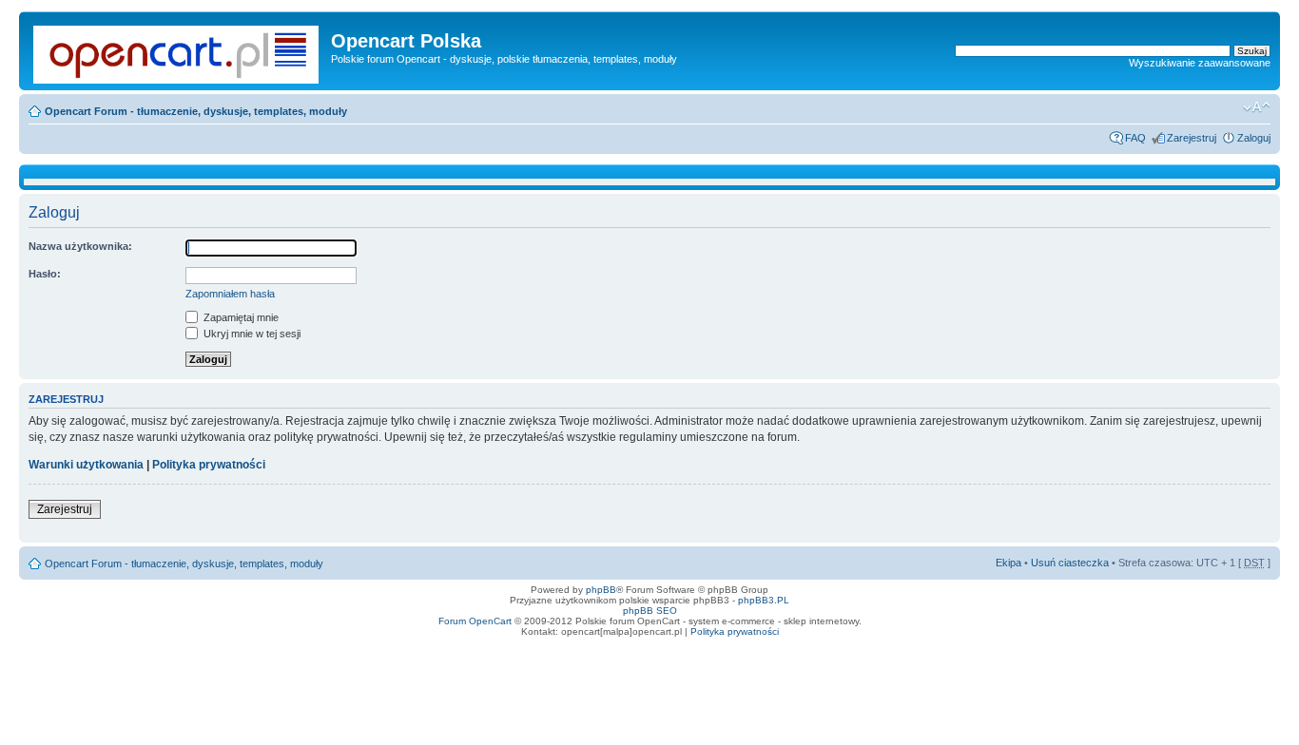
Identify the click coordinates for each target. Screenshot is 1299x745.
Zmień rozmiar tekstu (1256, 107)
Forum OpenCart (475, 621)
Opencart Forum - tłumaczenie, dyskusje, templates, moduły (196, 111)
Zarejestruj (1191, 137)
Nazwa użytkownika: (80, 246)
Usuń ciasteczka (1070, 562)
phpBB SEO (650, 610)
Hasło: (45, 273)
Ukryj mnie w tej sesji (251, 333)
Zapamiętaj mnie (240, 317)
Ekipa (1008, 562)
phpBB (601, 589)
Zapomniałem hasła (230, 293)
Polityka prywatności (208, 464)
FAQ (1135, 137)
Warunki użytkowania (86, 464)
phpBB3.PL (763, 600)
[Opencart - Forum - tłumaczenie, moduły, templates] (177, 51)
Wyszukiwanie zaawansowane (1199, 62)
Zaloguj (1253, 137)
